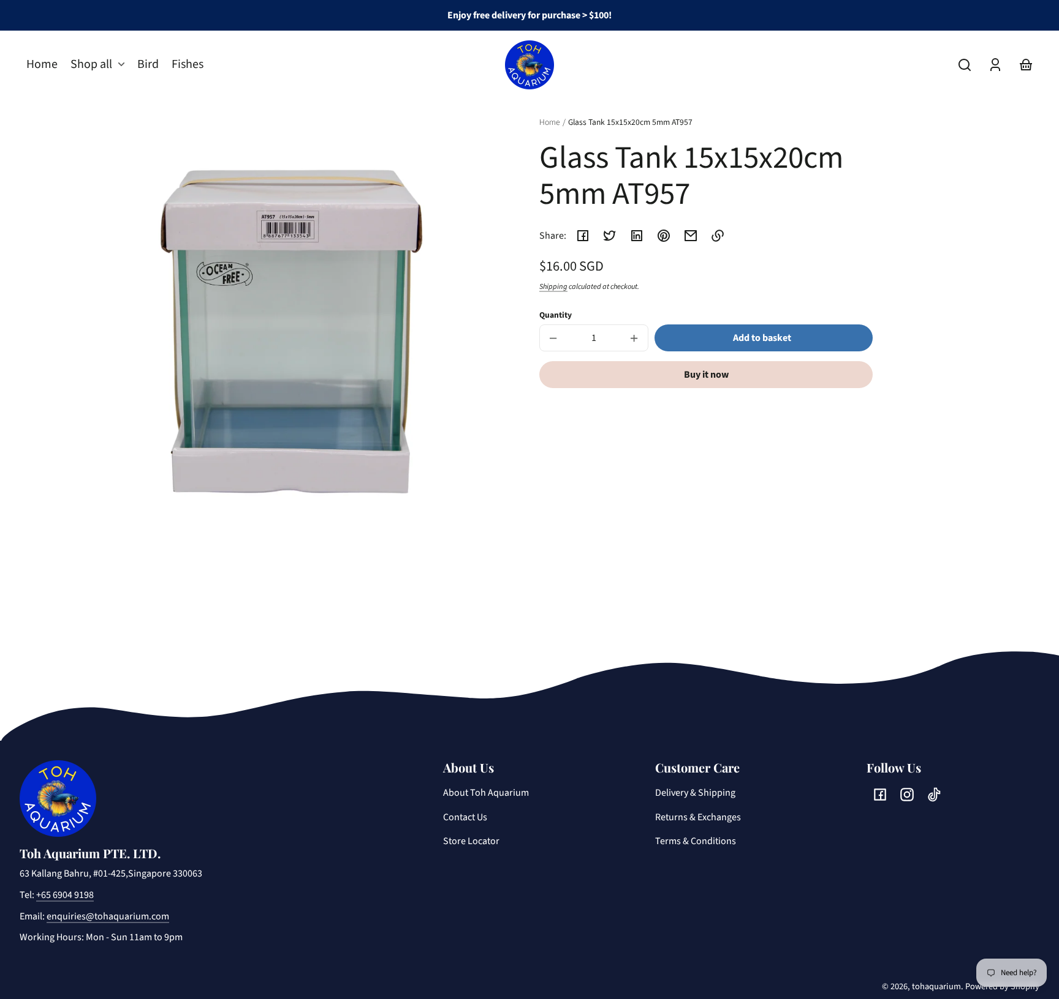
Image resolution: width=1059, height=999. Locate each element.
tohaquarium (936, 986)
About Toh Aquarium (486, 792)
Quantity (555, 315)
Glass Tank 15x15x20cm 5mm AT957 (630, 123)
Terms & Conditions (695, 841)
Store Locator (471, 841)
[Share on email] (690, 235)
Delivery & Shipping (695, 792)
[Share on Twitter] (609, 235)
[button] (964, 64)
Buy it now (706, 374)
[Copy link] (717, 235)
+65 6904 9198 (65, 895)
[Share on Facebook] (582, 235)
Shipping (553, 286)
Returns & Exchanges (698, 817)
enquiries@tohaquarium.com (108, 916)
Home (549, 123)
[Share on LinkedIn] (636, 235)
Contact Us (465, 817)
